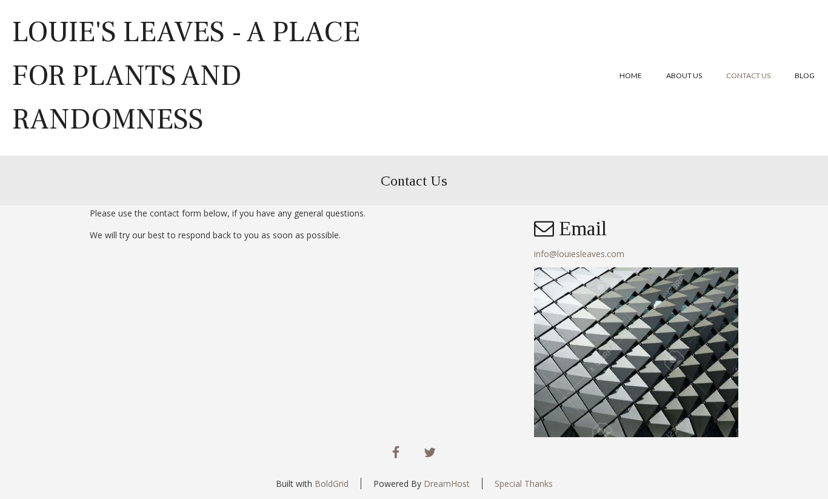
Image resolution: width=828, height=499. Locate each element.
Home (630, 75)
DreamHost (447, 483)
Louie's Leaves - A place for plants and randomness (186, 75)
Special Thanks (524, 483)
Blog (805, 75)
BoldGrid (332, 483)
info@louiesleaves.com (579, 254)
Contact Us (748, 75)
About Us (684, 75)
